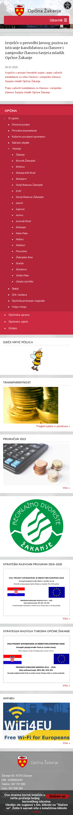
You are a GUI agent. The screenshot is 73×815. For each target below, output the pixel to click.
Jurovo (19, 215)
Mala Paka (21, 233)
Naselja (16, 148)
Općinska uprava (19, 315)
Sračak (19, 263)
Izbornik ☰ (58, 20)
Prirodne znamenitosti (24, 130)
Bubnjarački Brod (25, 173)
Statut (15, 289)
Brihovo (20, 167)
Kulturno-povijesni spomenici (28, 137)
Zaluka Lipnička (24, 281)
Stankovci (21, 269)
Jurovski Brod (23, 221)
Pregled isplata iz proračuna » (53, 426)
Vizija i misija (19, 307)
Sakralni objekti (20, 143)
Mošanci (20, 245)
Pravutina (21, 251)
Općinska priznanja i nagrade (28, 301)
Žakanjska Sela (24, 257)
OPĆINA (11, 111)
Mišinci (19, 239)
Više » (66, 487)
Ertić (18, 191)
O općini (13, 118)
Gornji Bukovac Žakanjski (29, 197)
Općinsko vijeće (18, 322)
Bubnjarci (21, 179)
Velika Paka (22, 275)
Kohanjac (21, 227)
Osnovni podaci (21, 124)
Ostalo (13, 328)
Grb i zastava (19, 295)
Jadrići (19, 203)
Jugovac (20, 209)
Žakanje (20, 154)
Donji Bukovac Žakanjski (29, 185)
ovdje (36, 811)
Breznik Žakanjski (25, 161)
